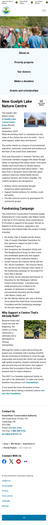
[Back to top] (24, 518)
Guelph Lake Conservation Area (9, 122)
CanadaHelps (32, 382)
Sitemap (5, 506)
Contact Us (6, 481)
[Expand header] (44, 10)
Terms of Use (7, 496)
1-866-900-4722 (18, 431)
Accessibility (7, 486)
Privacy (5, 491)
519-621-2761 (15, 428)
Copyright (6, 501)
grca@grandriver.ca (11, 434)
